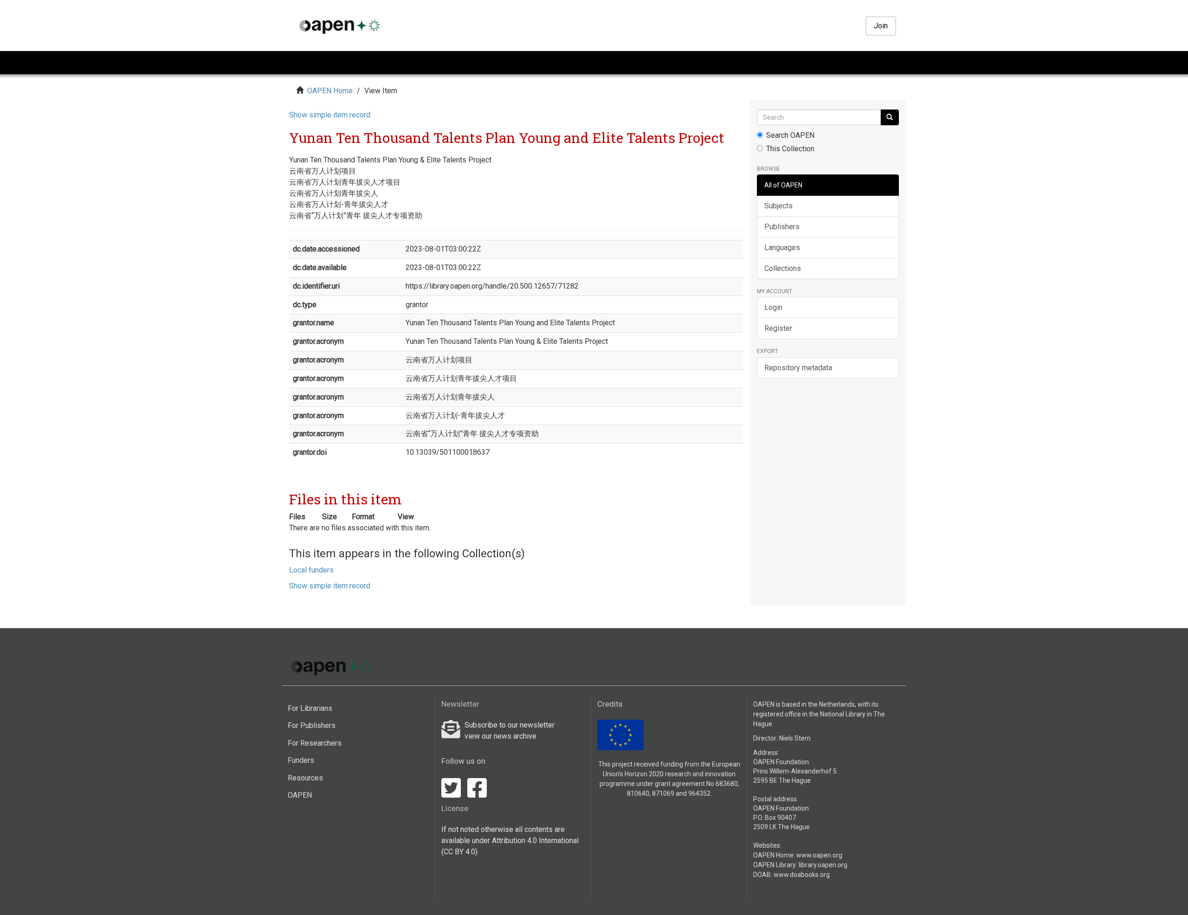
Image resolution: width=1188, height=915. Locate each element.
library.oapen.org (823, 865)
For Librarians (310, 708)
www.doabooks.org (802, 874)
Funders (301, 760)
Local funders (311, 570)
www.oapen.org (819, 855)
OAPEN (300, 795)
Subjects (778, 205)
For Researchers (315, 743)
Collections (782, 268)
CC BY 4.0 (459, 851)
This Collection (790, 148)
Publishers (782, 226)
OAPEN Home (330, 90)
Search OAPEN (790, 135)
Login (773, 307)
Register (778, 328)
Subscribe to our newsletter (510, 725)
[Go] (889, 117)
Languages (782, 247)
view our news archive (500, 736)
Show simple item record (329, 114)
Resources (305, 777)
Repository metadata (798, 367)
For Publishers (312, 725)
